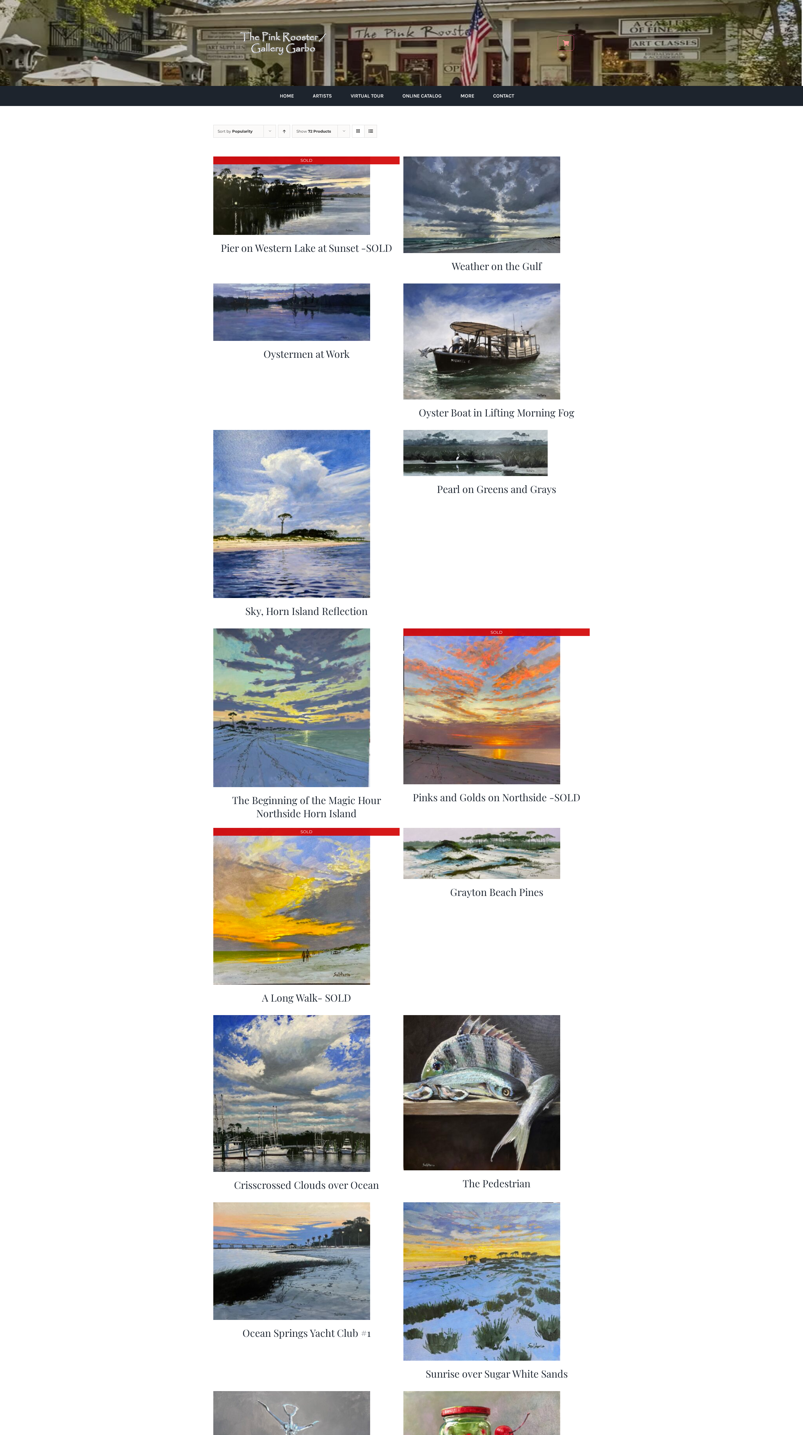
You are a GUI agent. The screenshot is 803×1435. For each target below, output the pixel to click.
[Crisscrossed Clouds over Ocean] (291, 1019)
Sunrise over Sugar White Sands (497, 1373)
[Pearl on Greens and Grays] (475, 434)
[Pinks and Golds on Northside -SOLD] (481, 633)
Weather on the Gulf (497, 266)
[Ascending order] (284, 131)
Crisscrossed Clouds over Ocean (306, 1184)
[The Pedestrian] (481, 1019)
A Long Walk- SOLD (306, 997)
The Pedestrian (496, 1183)
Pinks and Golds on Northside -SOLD (496, 797)
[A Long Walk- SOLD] (291, 832)
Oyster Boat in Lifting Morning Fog (496, 412)
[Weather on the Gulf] (481, 161)
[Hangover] (291, 1395)
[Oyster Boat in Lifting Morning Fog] (481, 288)
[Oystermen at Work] (291, 288)
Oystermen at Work (306, 353)
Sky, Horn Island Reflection (306, 610)
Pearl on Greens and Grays (496, 488)
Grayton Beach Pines (496, 891)
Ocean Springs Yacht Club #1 (306, 1332)
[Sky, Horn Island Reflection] (291, 434)
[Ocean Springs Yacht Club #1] (291, 1207)
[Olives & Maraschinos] (481, 1395)
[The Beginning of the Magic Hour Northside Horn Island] (291, 633)
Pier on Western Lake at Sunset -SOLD (306, 247)
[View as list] (370, 131)
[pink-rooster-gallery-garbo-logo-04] (283, 9)
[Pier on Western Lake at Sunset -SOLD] (291, 161)
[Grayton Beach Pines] (481, 832)
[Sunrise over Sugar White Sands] (481, 1207)
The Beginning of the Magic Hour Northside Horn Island (306, 806)
